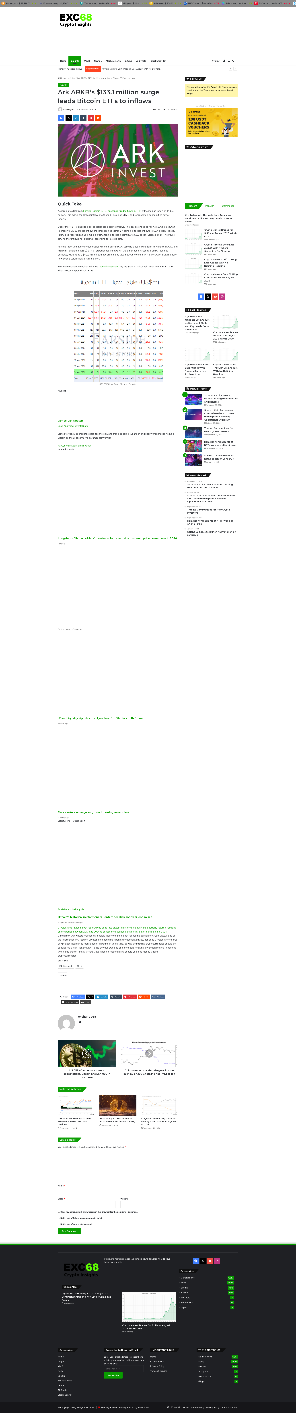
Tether (90, 3)
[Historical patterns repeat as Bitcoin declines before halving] (117, 1105)
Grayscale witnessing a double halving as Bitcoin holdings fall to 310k (159, 1121)
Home (63, 61)
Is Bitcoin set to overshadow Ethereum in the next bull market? (74, 1121)
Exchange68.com (109, 1407)
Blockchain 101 (158, 61)
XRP (127, 3)
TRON (264, 3)
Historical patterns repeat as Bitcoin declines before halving (117, 1120)
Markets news (113, 61)
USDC (194, 3)
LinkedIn (72, 445)
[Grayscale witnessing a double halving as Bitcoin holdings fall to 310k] (159, 1105)
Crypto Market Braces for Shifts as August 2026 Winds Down (220, 233)
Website (124, 1199)
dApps (128, 61)
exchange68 (69, 109)
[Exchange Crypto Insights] (76, 19)
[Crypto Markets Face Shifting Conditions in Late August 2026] (193, 278)
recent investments (109, 266)
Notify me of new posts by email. (76, 1224)
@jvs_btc (63, 445)
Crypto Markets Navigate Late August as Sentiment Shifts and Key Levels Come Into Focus (209, 218)
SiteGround (143, 1407)
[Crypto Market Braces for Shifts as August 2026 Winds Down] (193, 234)
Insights (75, 61)
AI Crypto (141, 61)
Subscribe (113, 1375)
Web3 (87, 61)
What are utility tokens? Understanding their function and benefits (221, 398)
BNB (159, 3)
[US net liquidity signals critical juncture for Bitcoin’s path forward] (118, 673)
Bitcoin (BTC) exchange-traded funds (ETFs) (117, 210)
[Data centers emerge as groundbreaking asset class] (118, 768)
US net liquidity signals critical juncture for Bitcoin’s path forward (102, 718)
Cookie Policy (157, 1361)
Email (61, 1199)
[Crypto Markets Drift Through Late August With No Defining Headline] (193, 263)
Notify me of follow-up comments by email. (81, 1218)
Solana (231, 3)
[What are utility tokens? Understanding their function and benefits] (193, 399)
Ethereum (50, 3)
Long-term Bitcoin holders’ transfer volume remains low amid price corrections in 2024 (117, 538)
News (97, 61)
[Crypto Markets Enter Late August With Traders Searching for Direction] (193, 249)
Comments (228, 205)
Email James (85, 445)
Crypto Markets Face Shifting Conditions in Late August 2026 (221, 277)
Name (61, 1185)
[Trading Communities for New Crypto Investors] (193, 432)
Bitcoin (184, 1287)
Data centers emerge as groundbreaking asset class (93, 812)
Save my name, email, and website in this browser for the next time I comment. (99, 1212)
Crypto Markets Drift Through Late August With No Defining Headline (135, 69)
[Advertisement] (178, 31)
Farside (87, 210)
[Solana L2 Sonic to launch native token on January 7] (193, 460)
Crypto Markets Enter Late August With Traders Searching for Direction (219, 248)
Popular (209, 205)
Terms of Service (158, 1371)
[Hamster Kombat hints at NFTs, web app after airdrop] (193, 446)
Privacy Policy (157, 1366)
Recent (193, 205)
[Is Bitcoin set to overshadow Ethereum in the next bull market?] (76, 1105)
